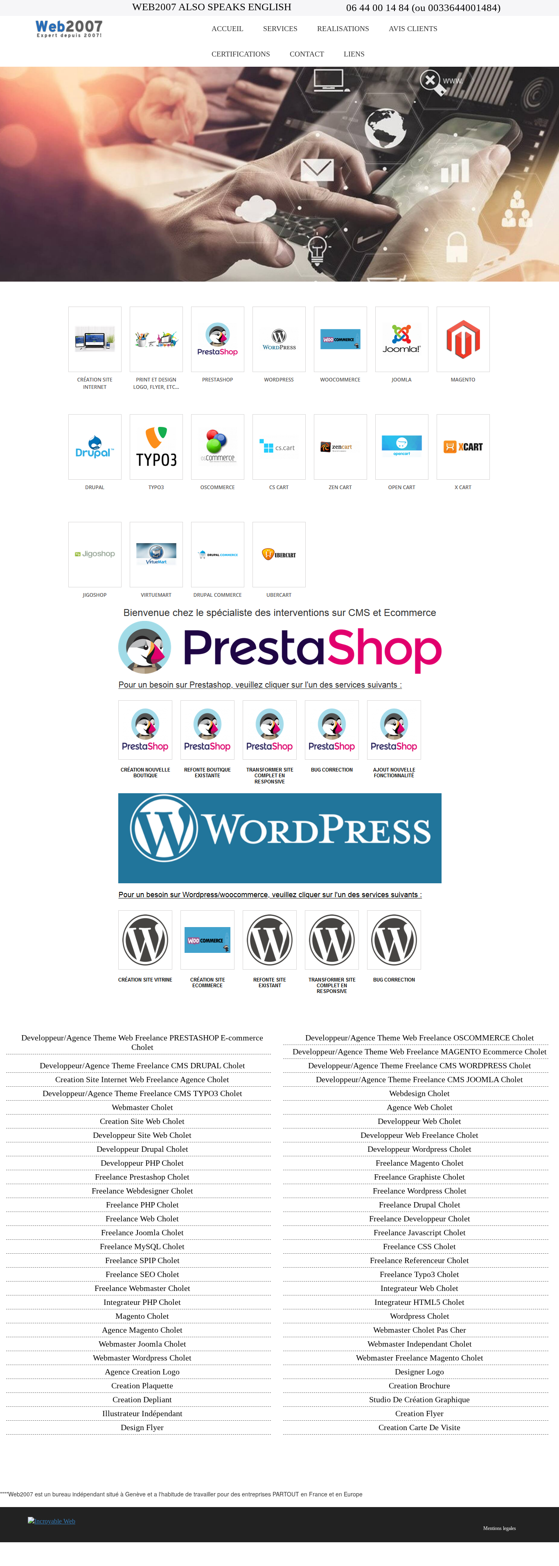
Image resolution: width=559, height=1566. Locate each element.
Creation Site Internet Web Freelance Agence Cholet (142, 1079)
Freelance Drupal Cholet (419, 1204)
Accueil (227, 29)
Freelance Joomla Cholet (142, 1232)
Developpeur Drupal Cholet (142, 1148)
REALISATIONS (343, 29)
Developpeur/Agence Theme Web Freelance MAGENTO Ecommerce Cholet (420, 1051)
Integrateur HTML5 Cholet (419, 1302)
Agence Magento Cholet (142, 1329)
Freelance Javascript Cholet (420, 1232)
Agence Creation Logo (142, 1371)
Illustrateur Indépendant (142, 1413)
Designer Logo (419, 1371)
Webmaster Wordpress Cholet (142, 1357)
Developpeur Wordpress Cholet (419, 1148)
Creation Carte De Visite (419, 1427)
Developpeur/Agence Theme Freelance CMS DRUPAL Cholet (142, 1065)
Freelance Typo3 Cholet (419, 1274)
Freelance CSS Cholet (419, 1246)
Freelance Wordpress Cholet (420, 1190)
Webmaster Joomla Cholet (142, 1343)
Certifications (241, 54)
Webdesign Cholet (419, 1093)
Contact (307, 54)
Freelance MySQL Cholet (142, 1246)
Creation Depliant (142, 1399)
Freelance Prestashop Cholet (142, 1176)
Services (280, 29)
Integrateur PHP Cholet (142, 1302)
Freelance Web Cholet (142, 1218)
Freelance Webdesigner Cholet (142, 1190)
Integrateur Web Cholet (419, 1288)
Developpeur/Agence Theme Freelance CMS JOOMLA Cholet (419, 1079)
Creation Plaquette (142, 1385)
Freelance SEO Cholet (142, 1274)
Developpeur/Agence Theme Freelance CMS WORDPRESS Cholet (419, 1065)
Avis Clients (413, 29)
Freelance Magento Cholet (420, 1162)
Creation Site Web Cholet (142, 1121)
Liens (354, 54)
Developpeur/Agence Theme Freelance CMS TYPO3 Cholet (142, 1093)
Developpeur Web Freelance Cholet (419, 1135)
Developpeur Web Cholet (419, 1121)
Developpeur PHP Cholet (142, 1162)
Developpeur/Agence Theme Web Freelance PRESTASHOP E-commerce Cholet (142, 1042)
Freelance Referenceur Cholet (419, 1260)
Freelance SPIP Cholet (142, 1260)
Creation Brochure (419, 1385)
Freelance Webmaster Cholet (142, 1288)
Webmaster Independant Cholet (419, 1343)
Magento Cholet (142, 1315)
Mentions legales (499, 1528)
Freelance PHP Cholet (142, 1204)
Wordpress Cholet (419, 1315)
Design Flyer (142, 1427)
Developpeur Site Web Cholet (142, 1135)
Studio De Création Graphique (419, 1399)
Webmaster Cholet (142, 1107)
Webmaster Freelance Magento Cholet (419, 1357)
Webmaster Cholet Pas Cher (419, 1329)
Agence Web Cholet (420, 1107)
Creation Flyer (419, 1413)
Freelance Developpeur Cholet (419, 1218)
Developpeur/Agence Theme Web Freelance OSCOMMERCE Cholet (419, 1037)
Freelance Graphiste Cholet (419, 1176)
